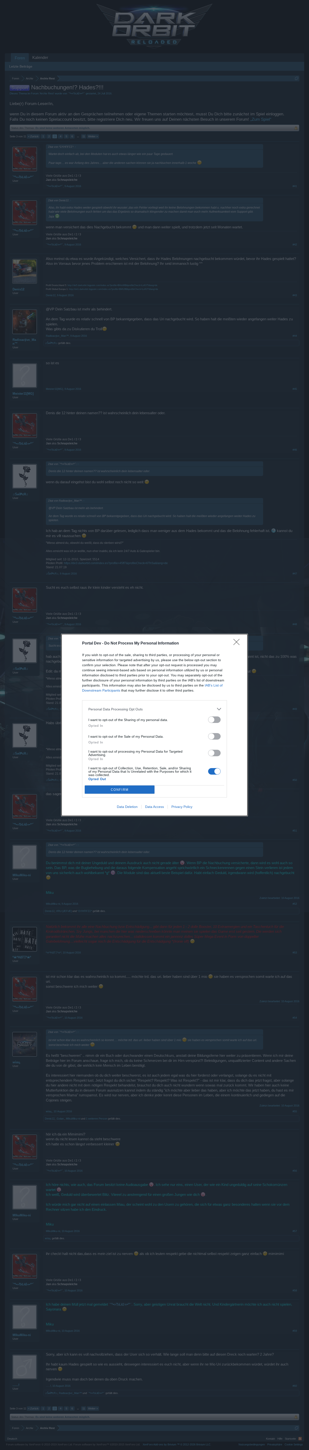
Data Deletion (127, 807)
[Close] (238, 643)
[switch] (214, 719)
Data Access (154, 807)
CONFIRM (120, 790)
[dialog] (154, 725)
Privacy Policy (181, 807)
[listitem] (154, 709)
